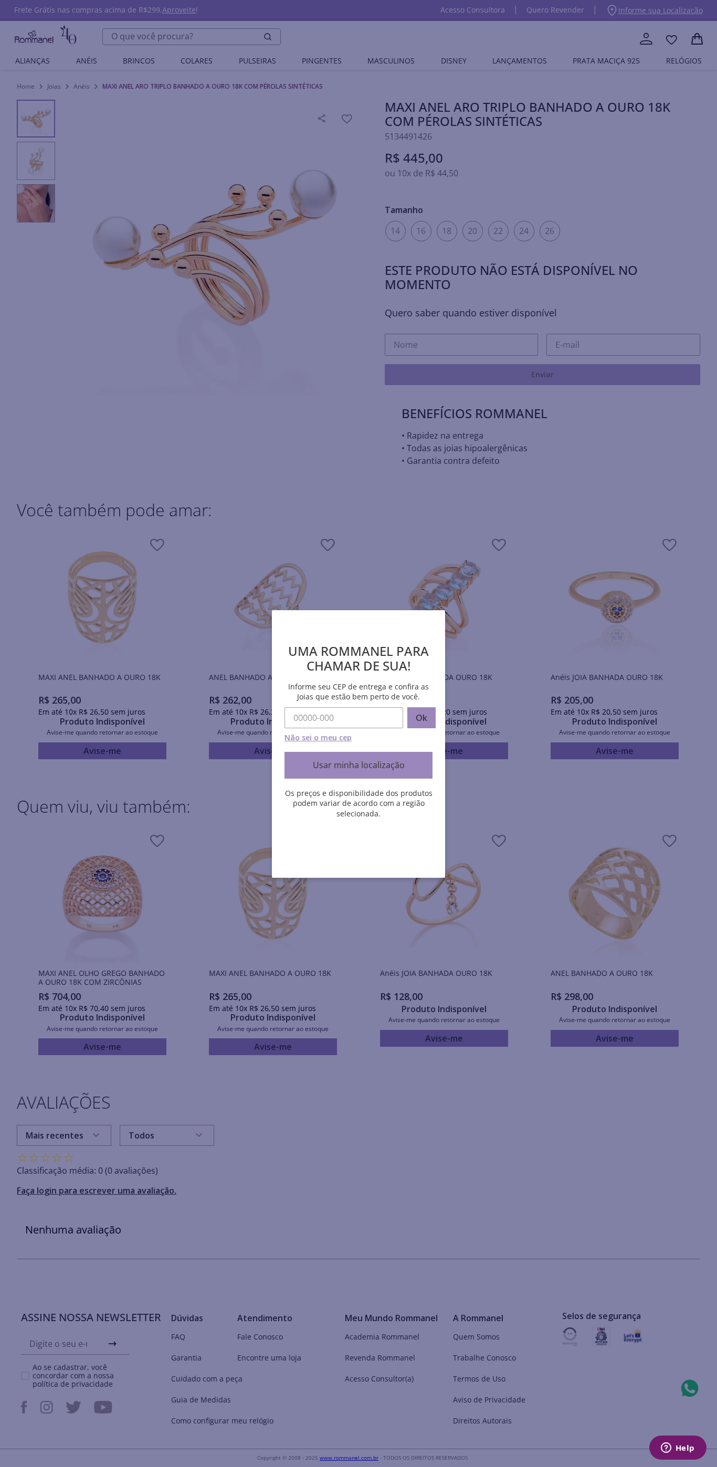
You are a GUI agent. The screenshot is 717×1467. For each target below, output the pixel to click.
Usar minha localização (359, 765)
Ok (421, 718)
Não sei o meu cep (318, 737)
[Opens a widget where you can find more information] (678, 1449)
